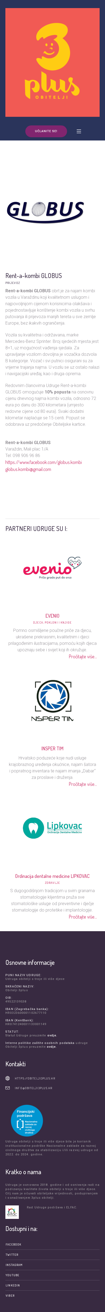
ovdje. (52, 1035)
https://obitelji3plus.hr (35, 1078)
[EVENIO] (52, 567)
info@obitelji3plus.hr (33, 1088)
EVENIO (53, 616)
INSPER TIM (52, 748)
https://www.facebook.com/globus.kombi (43, 462)
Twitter (12, 1255)
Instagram (14, 1265)
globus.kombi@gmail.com (28, 469)
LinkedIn (13, 1285)
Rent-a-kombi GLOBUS (33, 275)
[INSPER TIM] (52, 700)
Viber (10, 1295)
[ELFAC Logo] (14, 1212)
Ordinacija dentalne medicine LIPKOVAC (52, 876)
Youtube (12, 1275)
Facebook (13, 1244)
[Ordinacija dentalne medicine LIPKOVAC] (52, 827)
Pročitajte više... (83, 656)
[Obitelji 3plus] (52, 62)
